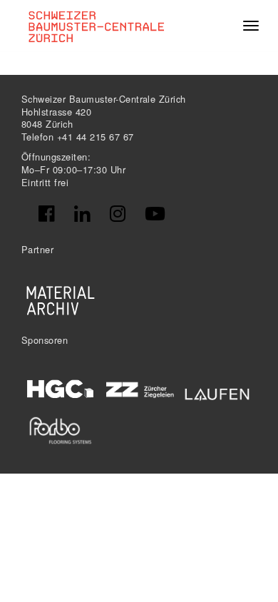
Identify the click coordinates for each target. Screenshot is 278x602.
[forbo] (60, 430)
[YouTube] (155, 214)
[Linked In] (82, 214)
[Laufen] (217, 392)
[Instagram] (117, 214)
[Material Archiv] (60, 300)
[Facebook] (46, 214)
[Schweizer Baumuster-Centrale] (100, 26)
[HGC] (60, 388)
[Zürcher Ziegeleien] (139, 388)
